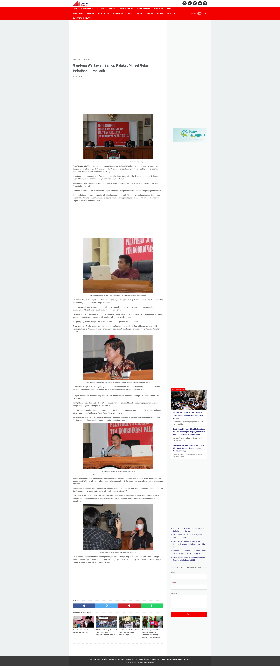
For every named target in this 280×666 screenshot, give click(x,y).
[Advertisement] (118, 39)
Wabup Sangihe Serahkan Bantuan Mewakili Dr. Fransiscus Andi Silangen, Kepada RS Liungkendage (151, 633)
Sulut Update (103, 13)
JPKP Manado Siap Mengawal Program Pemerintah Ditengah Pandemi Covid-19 (106, 632)
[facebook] (184, 3)
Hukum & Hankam (126, 9)
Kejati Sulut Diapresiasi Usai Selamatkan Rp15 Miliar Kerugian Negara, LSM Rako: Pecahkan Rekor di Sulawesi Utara (189, 432)
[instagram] (194, 3)
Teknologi (171, 13)
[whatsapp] (204, 3)
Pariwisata (158, 9)
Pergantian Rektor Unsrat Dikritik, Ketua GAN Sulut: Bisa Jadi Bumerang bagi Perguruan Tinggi (188, 448)
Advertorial (78, 13)
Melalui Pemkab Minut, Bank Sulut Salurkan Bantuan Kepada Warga (129, 632)
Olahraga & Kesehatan (82, 18)
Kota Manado (118, 13)
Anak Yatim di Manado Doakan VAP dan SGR (80, 631)
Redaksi (104, 659)
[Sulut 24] (82, 3)
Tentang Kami (95, 659)
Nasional (101, 9)
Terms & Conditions (142, 659)
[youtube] (199, 3)
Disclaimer (129, 659)
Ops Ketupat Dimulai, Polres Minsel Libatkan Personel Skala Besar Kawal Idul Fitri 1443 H (189, 544)
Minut (130, 13)
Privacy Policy (155, 659)
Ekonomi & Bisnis (143, 9)
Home (75, 9)
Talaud (160, 13)
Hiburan (90, 13)
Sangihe (149, 13)
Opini (169, 9)
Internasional (87, 9)
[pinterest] (129, 605)
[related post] (83, 622)
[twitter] (189, 3)
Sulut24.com (136, 662)
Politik (112, 9)
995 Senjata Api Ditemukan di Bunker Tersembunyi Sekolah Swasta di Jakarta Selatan (188, 415)
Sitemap (187, 659)
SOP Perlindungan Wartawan (172, 659)
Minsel (139, 13)
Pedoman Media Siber (116, 659)
